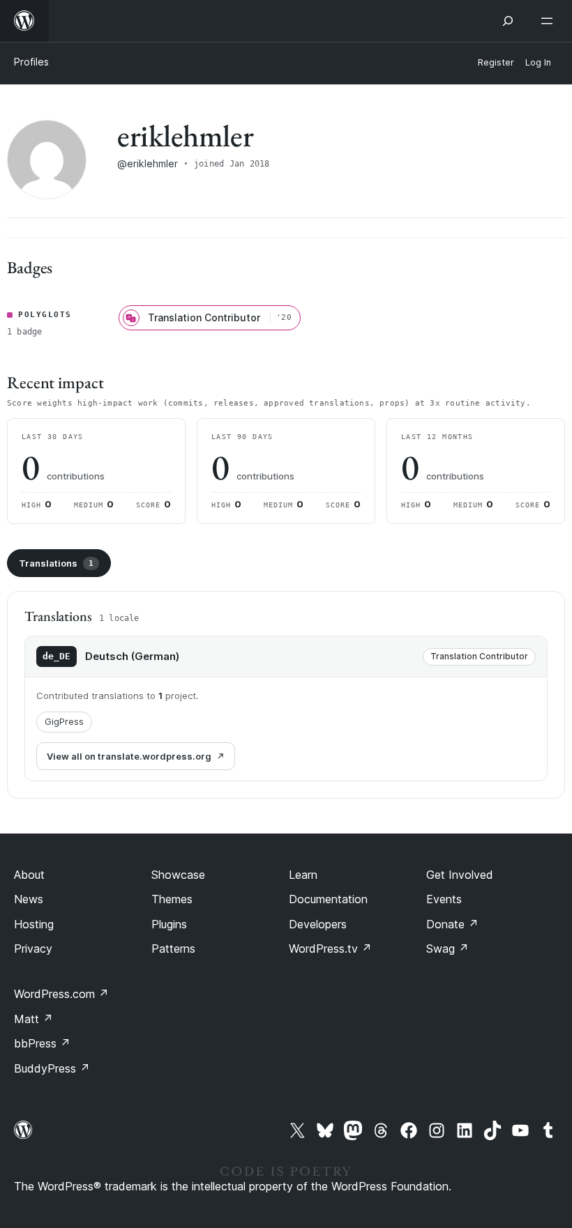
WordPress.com (61, 994)
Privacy (33, 948)
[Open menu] (549, 21)
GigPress (64, 721)
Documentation (328, 899)
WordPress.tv (330, 948)
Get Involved (459, 875)
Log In (538, 62)
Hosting (34, 924)
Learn (303, 875)
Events (444, 899)
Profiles (31, 62)
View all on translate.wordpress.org (129, 756)
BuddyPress (52, 1068)
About (29, 875)
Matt (33, 1019)
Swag (447, 948)
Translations (56, 563)
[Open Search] (507, 21)
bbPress (42, 1043)
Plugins (169, 924)
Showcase (178, 875)
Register (496, 62)
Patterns (173, 948)
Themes (172, 899)
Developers (318, 924)
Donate (452, 924)
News (28, 899)
